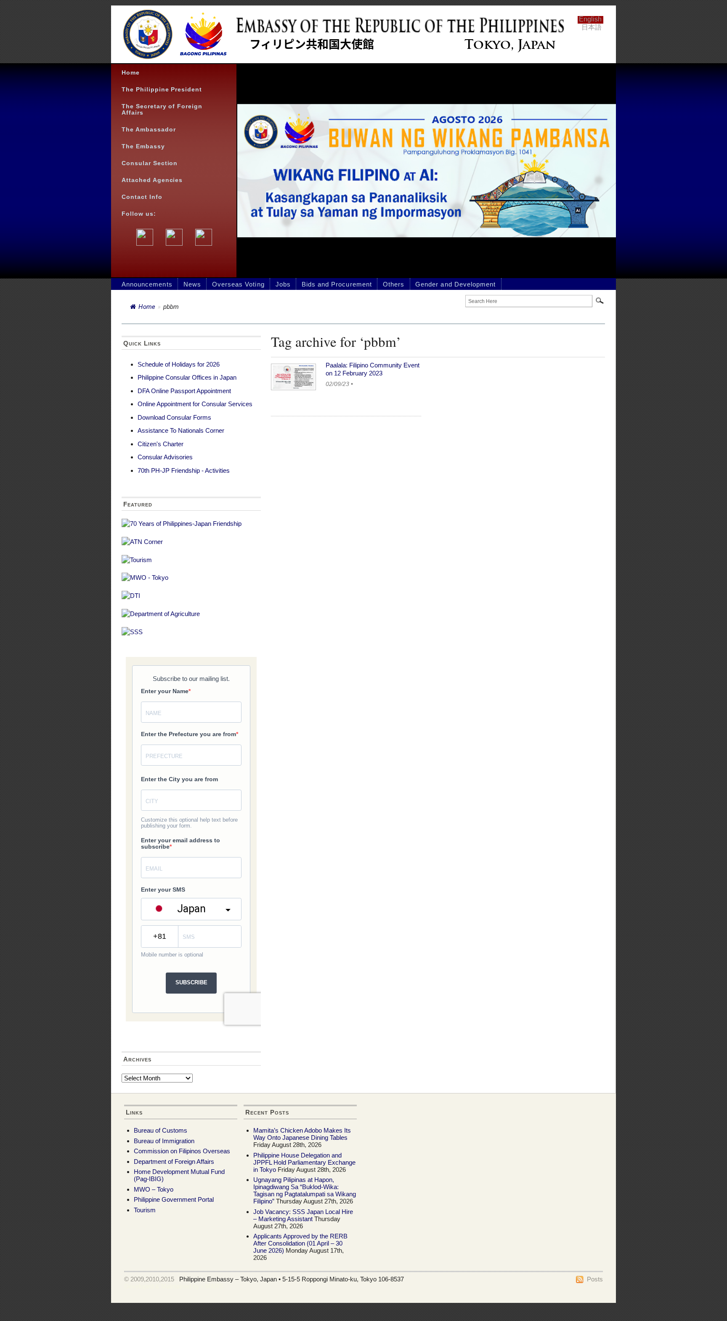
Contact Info (142, 197)
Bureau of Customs (160, 1130)
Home (131, 73)
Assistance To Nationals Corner (181, 430)
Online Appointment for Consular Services (195, 403)
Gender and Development (455, 284)
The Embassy (143, 146)
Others (393, 284)
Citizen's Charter (160, 443)
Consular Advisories (165, 457)
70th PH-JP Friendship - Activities (184, 470)
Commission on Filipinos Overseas (182, 1151)
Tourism (145, 1210)
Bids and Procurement (337, 284)
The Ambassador (149, 129)
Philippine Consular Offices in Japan (187, 377)
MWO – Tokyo (153, 1189)
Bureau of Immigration (164, 1140)
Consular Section (150, 163)
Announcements (147, 284)
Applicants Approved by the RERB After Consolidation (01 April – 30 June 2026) (300, 1243)
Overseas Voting (238, 284)
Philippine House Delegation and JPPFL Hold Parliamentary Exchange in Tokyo (304, 1162)
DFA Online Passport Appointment (184, 390)
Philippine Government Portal (174, 1199)
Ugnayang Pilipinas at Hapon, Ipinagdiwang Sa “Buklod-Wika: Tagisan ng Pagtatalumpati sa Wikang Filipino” (304, 1190)
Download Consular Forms (174, 417)
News (192, 284)
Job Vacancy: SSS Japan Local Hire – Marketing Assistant (303, 1215)
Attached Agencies (152, 180)
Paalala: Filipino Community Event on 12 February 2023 (372, 369)
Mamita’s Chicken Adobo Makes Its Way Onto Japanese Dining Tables (302, 1134)
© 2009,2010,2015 (149, 1279)
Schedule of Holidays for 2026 (179, 364)
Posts (595, 1279)
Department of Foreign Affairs (174, 1161)
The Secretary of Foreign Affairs (162, 109)
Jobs (283, 284)
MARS (214, 1286)
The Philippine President (162, 89)
